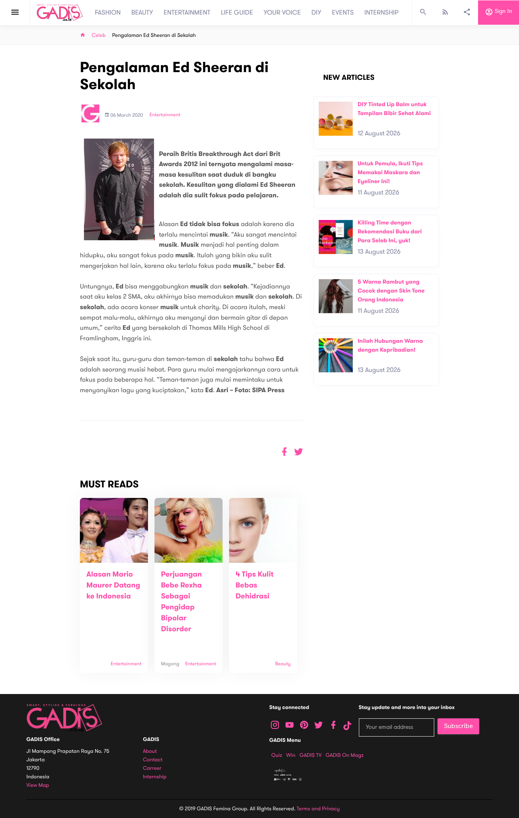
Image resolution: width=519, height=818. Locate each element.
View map (37, 785)
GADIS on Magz (345, 755)
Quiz (276, 755)
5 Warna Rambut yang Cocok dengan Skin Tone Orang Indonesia (391, 290)
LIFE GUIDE (237, 12)
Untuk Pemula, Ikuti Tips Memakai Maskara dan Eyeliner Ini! (390, 172)
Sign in (502, 11)
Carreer (152, 768)
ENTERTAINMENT (187, 12)
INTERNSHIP (381, 12)
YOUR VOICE (282, 12)
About (150, 751)
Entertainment (165, 115)
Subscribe (458, 726)
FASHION (108, 12)
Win (291, 755)
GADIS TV (311, 755)
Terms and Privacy (318, 808)
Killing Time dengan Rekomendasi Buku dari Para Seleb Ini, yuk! (390, 231)
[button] (299, 451)
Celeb (99, 35)
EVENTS (343, 12)
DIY (316, 12)
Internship (155, 777)
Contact (153, 759)
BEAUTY (142, 12)
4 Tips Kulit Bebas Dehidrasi (255, 585)
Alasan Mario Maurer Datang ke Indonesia (113, 585)
